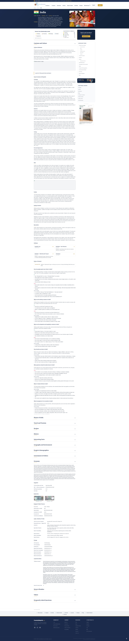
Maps (80, 66)
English (93, 5)
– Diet (80, 48)
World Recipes (80, 100)
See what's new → (69, 0)
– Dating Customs (82, 51)
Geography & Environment (83, 64)
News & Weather (82, 73)
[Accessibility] (126, 638)
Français (88, 625)
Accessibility (66, 629)
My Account (55, 625)
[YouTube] (40, 627)
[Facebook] (35, 627)
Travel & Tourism (82, 55)
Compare (53, 5)
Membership (86, 5)
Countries (47, 5)
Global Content (70, 5)
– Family (81, 49)
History (80, 59)
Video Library (80, 98)
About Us (66, 622)
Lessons (72, 612)
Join (54, 622)
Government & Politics (82, 69)
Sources (77, 631)
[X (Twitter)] (37, 627)
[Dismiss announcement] (94, 1)
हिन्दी (87, 629)
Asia (38, 7)
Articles (64, 5)
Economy (80, 71)
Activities (76, 5)
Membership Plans (56, 627)
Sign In (100, 5)
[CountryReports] (39, 3)
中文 (87, 627)
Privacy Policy (66, 625)
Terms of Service (67, 627)
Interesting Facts (81, 62)
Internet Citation (89, 612)
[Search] (90, 5)
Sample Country (78, 625)
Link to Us (77, 633)
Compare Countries (81, 94)
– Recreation (81, 52)
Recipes (81, 5)
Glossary (65, 614)
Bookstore (59, 5)
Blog (79, 93)
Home (35, 7)
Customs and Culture (82, 45)
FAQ (79, 75)
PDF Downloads (89, 631)
